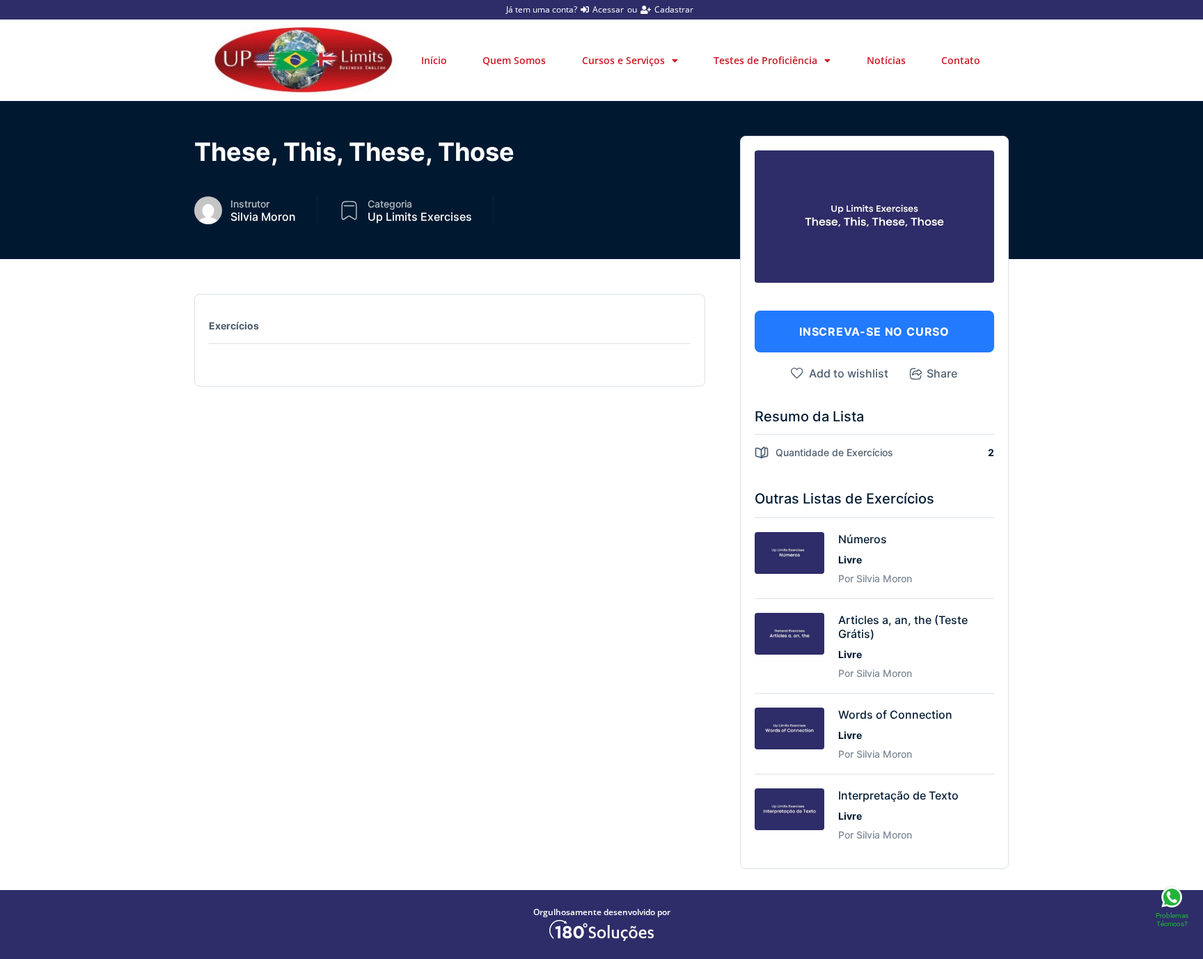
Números (862, 539)
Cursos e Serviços (623, 60)
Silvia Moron (263, 217)
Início (434, 60)
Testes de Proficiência (765, 60)
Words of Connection (895, 715)
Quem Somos (514, 60)
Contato (960, 60)
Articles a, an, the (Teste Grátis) (903, 627)
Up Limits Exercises (420, 217)
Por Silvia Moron (875, 578)
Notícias (886, 60)
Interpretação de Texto (898, 795)
